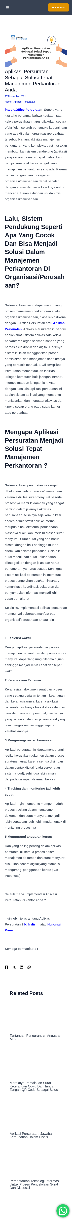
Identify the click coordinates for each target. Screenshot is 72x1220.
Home (8, 101)
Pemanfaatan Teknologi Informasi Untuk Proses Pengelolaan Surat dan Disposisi (34, 1184)
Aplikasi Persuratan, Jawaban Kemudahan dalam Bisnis (32, 1135)
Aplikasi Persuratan (24, 101)
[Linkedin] (21, 967)
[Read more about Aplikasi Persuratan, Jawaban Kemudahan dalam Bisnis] (36, 1113)
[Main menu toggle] (7, 7)
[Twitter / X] (14, 967)
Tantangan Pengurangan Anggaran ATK (35, 1037)
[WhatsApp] (29, 967)
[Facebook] (6, 967)
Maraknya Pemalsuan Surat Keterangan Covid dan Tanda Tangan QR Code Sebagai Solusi (34, 1086)
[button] (58, 7)
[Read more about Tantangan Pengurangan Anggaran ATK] (36, 1015)
